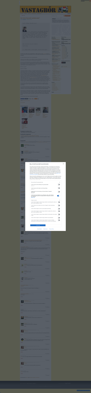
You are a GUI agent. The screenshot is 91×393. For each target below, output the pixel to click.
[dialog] (45, 196)
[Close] (64, 164)
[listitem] (45, 182)
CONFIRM (38, 225)
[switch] (58, 184)
